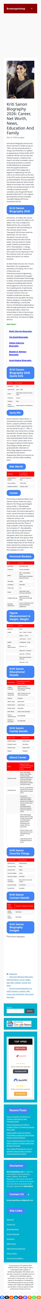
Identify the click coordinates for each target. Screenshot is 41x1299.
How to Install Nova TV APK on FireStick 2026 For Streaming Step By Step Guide (20, 1127)
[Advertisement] (20, 35)
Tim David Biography (18, 337)
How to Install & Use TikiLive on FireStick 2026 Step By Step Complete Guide (18, 1119)
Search (9, 1007)
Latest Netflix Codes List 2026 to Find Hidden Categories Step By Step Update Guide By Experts (20, 1135)
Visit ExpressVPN (20, 1071)
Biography (13, 974)
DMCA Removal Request (16, 1249)
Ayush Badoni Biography (20, 360)
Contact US (11, 1224)
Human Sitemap (13, 1234)
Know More (28, 1186)
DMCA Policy (11, 1244)
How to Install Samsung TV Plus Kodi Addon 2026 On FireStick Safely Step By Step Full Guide (20, 1143)
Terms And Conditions (15, 1258)
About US (10, 1220)
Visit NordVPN (20, 1094)
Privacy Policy (12, 1253)
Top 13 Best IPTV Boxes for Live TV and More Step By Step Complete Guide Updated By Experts (19, 1151)
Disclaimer (11, 1239)
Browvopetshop (16, 8)
